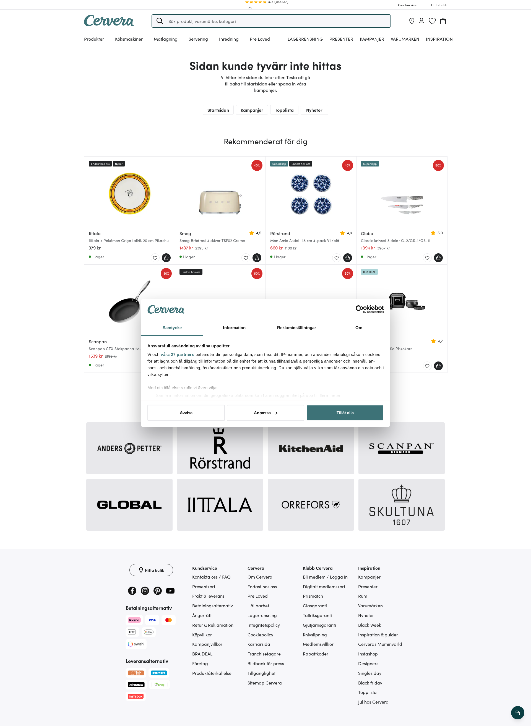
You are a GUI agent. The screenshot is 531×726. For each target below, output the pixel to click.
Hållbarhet (258, 605)
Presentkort (203, 586)
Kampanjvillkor (207, 644)
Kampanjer (372, 39)
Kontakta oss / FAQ (211, 577)
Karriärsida (259, 644)
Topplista (284, 110)
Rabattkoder (315, 653)
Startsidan (218, 110)
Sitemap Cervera (265, 683)
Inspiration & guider (378, 634)
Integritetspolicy (264, 625)
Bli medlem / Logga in (325, 577)
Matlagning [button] (166, 39)
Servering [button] (198, 39)
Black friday (370, 683)
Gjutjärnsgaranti (319, 625)
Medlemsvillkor (318, 644)
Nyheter (314, 110)
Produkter (94, 39)
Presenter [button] (341, 39)
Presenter (368, 586)
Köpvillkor (202, 634)
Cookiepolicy (260, 634)
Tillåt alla (345, 412)
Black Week (369, 625)
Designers (368, 663)
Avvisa (186, 412)
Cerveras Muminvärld (380, 644)
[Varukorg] (443, 21)
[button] (160, 21)
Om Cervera (260, 577)
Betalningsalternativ (212, 605)
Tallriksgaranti (317, 615)
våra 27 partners (177, 354)
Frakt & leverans (208, 596)
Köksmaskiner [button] (129, 39)
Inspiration (439, 39)
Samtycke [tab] (172, 327)
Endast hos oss (262, 586)
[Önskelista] (432, 21)
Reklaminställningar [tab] (296, 327)
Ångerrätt (202, 615)
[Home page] (109, 24)
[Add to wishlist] (155, 258)
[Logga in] (421, 21)
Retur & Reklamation (212, 625)
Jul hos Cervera (373, 702)
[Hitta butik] (411, 21)
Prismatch (313, 596)
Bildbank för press (266, 663)
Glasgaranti (315, 605)
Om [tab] (358, 327)
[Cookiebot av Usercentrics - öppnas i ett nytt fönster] (359, 309)
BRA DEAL (202, 653)
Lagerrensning (305, 39)
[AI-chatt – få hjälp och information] (517, 712)
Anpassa (262, 412)
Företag (200, 663)
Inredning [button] (229, 39)
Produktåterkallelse (211, 673)
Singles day (369, 673)
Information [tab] (234, 327)
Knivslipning (315, 634)
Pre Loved (260, 39)
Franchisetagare (264, 653)
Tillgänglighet (261, 673)
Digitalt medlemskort (324, 586)
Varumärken (405, 39)
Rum (362, 596)
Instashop (368, 653)
